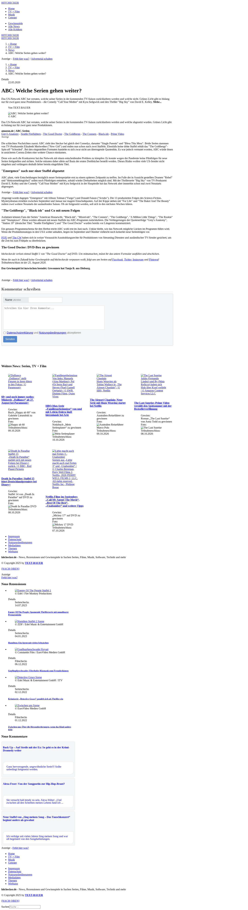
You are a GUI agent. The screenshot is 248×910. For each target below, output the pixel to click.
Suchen (5, 906)
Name (13, 299)
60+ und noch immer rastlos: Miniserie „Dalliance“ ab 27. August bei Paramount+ (17, 399)
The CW (17, 237)
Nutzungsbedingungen (52, 332)
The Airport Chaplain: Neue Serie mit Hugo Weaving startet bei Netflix (108, 402)
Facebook (117, 259)
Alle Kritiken (15, 29)
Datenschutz (14, 539)
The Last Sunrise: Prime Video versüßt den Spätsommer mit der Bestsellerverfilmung (153, 405)
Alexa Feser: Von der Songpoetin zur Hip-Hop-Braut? (34, 783)
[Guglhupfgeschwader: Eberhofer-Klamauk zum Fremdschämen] (31, 649)
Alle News (14, 26)
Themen (12, 548)
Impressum (14, 536)
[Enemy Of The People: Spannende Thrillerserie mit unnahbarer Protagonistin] (33, 590)
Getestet (12, 17)
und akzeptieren (44, 332)
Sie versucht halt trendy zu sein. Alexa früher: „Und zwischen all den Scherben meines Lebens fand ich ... (34, 801)
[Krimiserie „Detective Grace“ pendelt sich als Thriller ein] (28, 677)
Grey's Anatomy (10, 134)
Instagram (138, 259)
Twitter (127, 259)
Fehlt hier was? (21, 58)
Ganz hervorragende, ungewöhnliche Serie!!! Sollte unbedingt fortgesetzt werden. (33, 768)
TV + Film (14, 11)
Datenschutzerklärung (20, 332)
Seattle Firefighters (31, 134)
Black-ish (104, 134)
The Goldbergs (72, 134)
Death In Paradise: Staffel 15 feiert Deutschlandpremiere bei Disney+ (19, 481)
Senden (10, 339)
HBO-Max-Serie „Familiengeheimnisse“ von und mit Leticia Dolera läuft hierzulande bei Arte (64, 410)
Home (11, 8)
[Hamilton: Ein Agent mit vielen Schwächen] (29, 621)
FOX (4, 237)
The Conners (89, 134)
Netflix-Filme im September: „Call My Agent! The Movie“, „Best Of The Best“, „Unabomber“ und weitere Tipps (65, 501)
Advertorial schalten (41, 58)
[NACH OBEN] (10, 568)
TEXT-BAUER (34, 563)
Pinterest (153, 259)
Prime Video (117, 134)
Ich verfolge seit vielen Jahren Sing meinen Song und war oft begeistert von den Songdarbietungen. (37, 837)
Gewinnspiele (15, 23)
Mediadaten (14, 545)
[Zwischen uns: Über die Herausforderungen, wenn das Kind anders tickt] (27, 705)
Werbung (13, 551)
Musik (11, 14)
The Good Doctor (52, 134)
